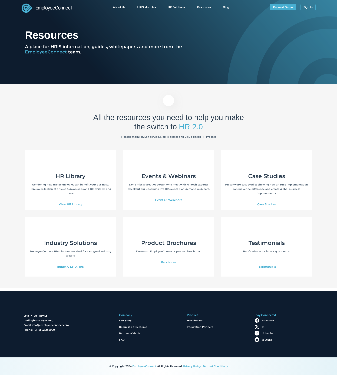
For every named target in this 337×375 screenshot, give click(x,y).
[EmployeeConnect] (46, 7)
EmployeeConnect (46, 52)
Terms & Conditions (215, 366)
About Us (119, 7)
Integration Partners (200, 327)
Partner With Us (129, 333)
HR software (195, 320)
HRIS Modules (146, 7)
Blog (226, 7)
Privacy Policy (192, 366)
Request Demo (283, 7)
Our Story (125, 320)
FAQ (122, 339)
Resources (204, 7)
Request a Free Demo (133, 327)
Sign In (308, 7)
